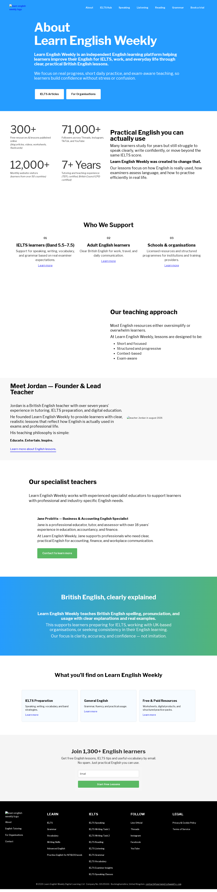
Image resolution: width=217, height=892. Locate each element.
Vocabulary (52, 835)
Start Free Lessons (108, 784)
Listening (142, 7)
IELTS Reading (96, 842)
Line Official (136, 823)
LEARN (52, 814)
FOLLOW (138, 814)
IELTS (50, 823)
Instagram (136, 835)
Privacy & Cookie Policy (184, 823)
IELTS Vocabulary (97, 861)
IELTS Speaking (97, 823)
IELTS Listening (96, 848)
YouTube (135, 848)
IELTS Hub (106, 7)
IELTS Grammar (96, 855)
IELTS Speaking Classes (101, 874)
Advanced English (56, 848)
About (89, 7)
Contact (9, 841)
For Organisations (83, 94)
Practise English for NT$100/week (64, 855)
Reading (160, 7)
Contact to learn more (57, 553)
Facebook (136, 842)
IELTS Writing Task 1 (99, 829)
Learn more (45, 265)
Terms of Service (181, 829)
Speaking (124, 7)
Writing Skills (53, 842)
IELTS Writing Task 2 (99, 835)
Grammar (178, 7)
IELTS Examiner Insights (101, 868)
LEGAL (178, 814)
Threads (135, 829)
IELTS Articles (49, 94)
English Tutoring (13, 828)
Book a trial (197, 7)
